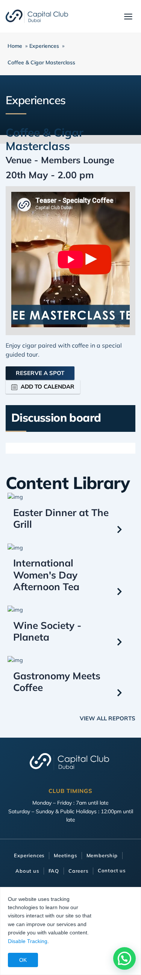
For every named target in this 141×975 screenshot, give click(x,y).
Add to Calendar (47, 386)
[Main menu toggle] (128, 16)
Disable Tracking (27, 941)
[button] (124, 958)
